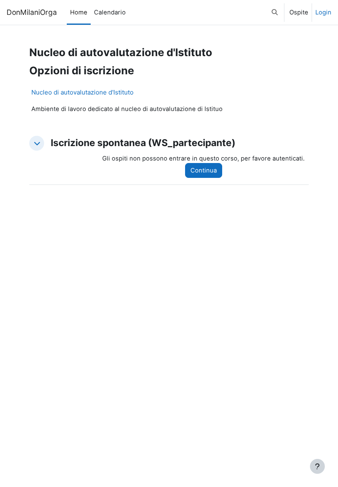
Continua (203, 170)
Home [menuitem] (78, 12)
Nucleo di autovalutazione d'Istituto (82, 92)
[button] (274, 12)
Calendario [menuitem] (110, 12)
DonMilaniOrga (32, 12)
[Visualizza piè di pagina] (317, 466)
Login (323, 12)
